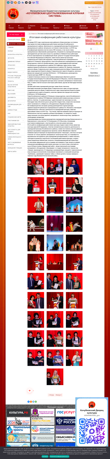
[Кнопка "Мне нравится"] (30, 391)
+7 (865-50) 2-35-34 (95, 7)
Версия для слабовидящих (94, 2)
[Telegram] (33, 402)
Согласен (45, 456)
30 (91, 66)
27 (102, 63)
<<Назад (51, 395)
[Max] (37, 2)
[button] (16, 34)
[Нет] (108, 453)
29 (89, 66)
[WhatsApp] (36, 402)
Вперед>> (59, 395)
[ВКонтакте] (29, 402)
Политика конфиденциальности (59, 456)
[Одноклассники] (31, 402)
